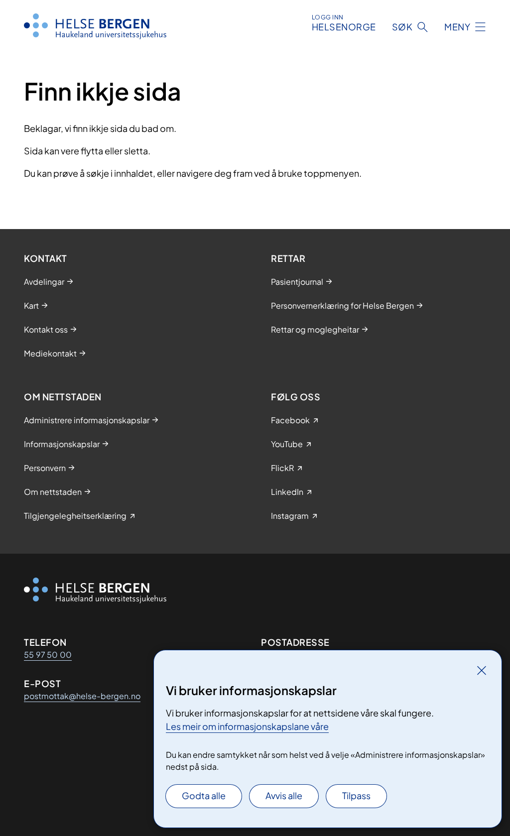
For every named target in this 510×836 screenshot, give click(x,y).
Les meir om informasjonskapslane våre (247, 726)
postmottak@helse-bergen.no (82, 696)
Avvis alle (283, 795)
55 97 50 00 (48, 654)
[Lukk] (482, 670)
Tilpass (356, 795)
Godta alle (204, 795)
